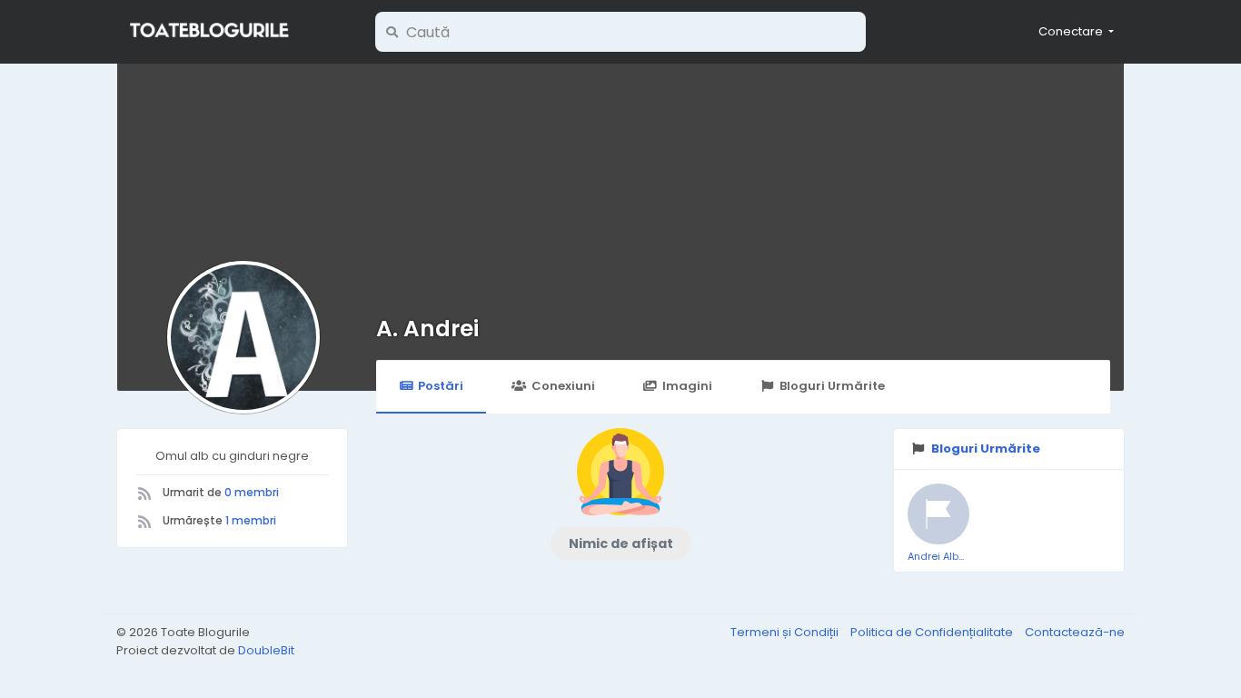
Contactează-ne (1075, 632)
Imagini (687, 385)
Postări (440, 385)
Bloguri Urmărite (832, 385)
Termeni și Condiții (785, 632)
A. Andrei (427, 328)
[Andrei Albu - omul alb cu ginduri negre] (938, 514)
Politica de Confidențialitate (933, 632)
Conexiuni (563, 385)
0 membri (251, 492)
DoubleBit (266, 650)
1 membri (250, 520)
